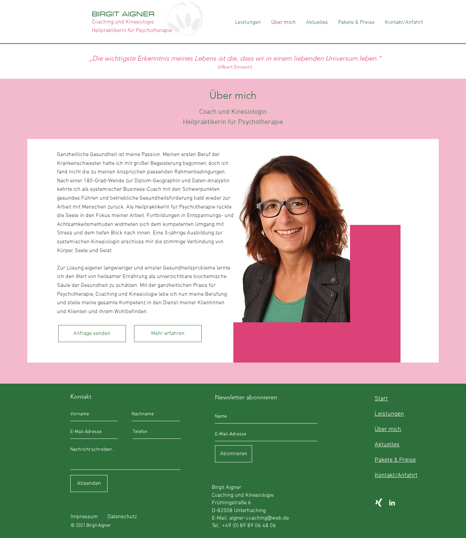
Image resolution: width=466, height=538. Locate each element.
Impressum (84, 516)
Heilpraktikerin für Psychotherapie (132, 30)
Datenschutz (122, 516)
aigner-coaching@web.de (259, 518)
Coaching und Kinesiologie (123, 22)
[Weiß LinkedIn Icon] (392, 502)
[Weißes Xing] (379, 502)
